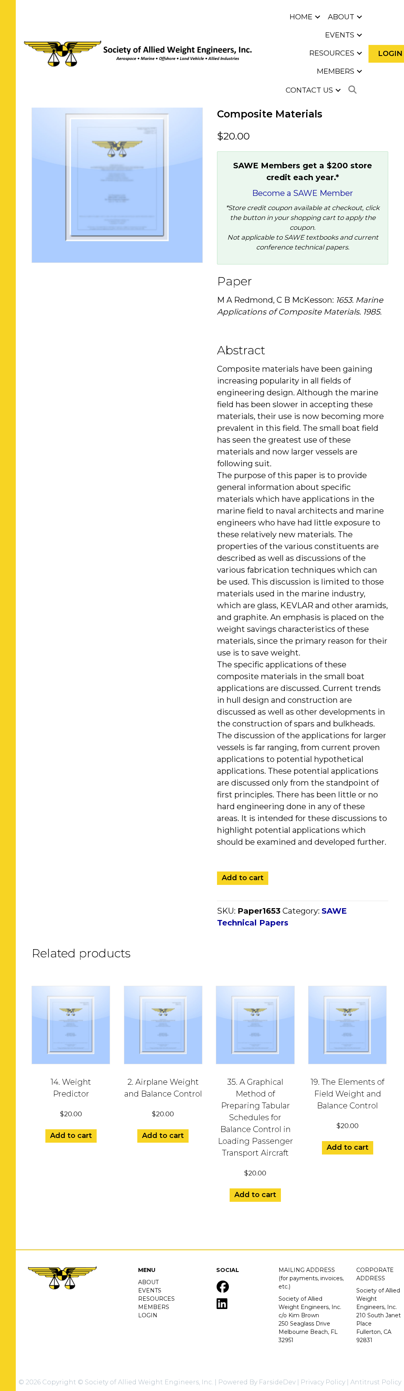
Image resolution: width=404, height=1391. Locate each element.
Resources (331, 53)
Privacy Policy (323, 1382)
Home (301, 17)
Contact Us (309, 90)
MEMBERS (153, 1307)
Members (335, 71)
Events (339, 35)
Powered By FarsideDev (257, 1382)
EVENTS (149, 1290)
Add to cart (243, 877)
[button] (317, 17)
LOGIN (147, 1315)
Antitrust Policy (375, 1382)
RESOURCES (156, 1298)
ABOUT (148, 1282)
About (341, 17)
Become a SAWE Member (302, 193)
